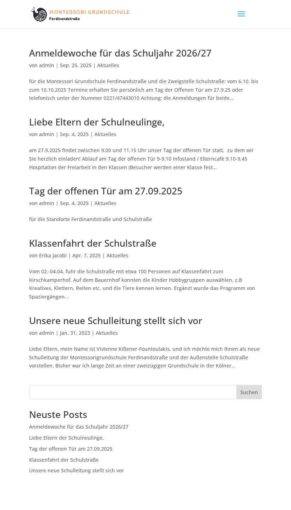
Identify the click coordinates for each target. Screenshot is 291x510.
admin (46, 65)
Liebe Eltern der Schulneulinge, (97, 122)
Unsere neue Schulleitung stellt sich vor (115, 320)
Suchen (249, 392)
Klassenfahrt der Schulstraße (93, 243)
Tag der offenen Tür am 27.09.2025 (105, 190)
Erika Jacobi (53, 255)
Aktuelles (108, 65)
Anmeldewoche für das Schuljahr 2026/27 (120, 53)
